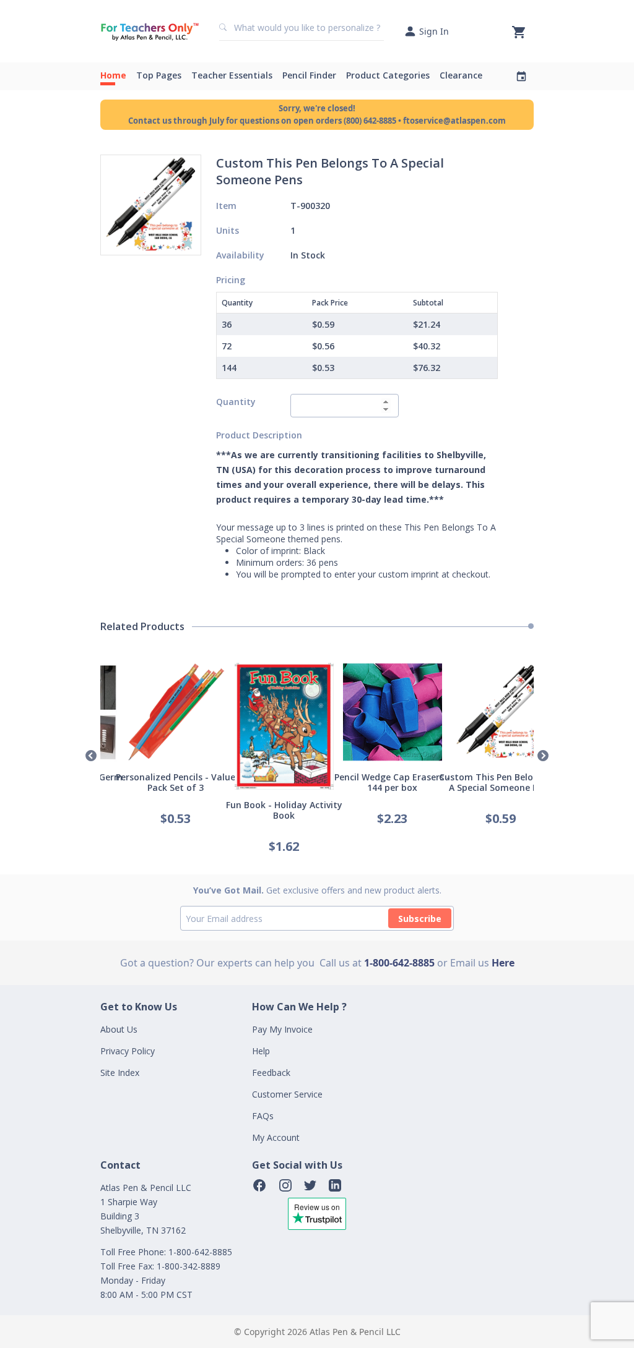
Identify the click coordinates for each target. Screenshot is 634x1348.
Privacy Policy (127, 1051)
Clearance (461, 75)
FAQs (263, 1116)
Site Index (119, 1072)
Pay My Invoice (282, 1029)
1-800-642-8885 (399, 963)
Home (113, 75)
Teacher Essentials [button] (231, 75)
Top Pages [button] (158, 75)
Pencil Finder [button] (309, 75)
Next (543, 756)
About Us (118, 1029)
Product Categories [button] (388, 75)
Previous (91, 756)
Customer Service (287, 1094)
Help (261, 1051)
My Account (276, 1137)
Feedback (271, 1072)
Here (503, 963)
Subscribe (419, 918)
